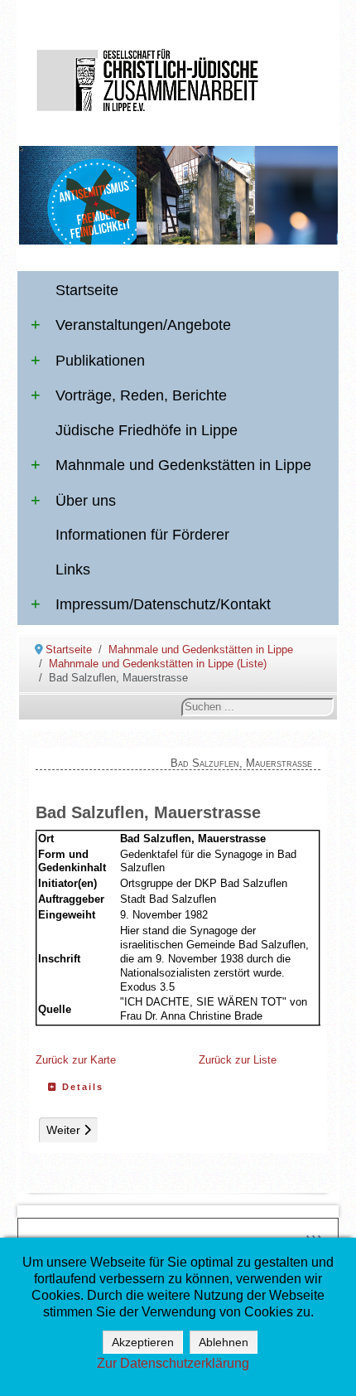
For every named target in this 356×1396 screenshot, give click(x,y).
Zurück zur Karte (76, 1060)
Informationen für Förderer (142, 534)
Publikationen (100, 360)
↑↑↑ (313, 1237)
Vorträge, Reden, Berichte (141, 395)
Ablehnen (223, 1342)
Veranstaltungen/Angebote (143, 325)
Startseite (86, 290)
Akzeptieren (143, 1342)
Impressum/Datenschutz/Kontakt (163, 604)
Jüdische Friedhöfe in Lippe (146, 430)
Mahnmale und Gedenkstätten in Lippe (183, 465)
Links (72, 569)
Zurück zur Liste (238, 1060)
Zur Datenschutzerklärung (173, 1363)
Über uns (85, 500)
